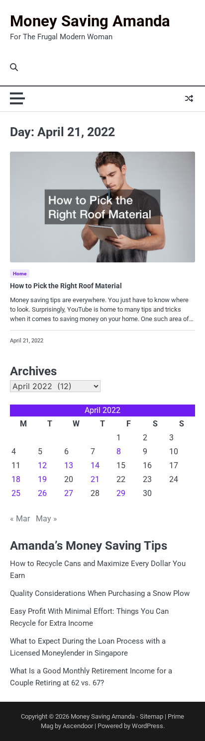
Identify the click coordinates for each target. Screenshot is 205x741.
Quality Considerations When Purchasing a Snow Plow (100, 593)
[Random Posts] (189, 99)
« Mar (20, 518)
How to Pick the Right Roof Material (66, 286)
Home (19, 273)
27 (68, 493)
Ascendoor (78, 726)
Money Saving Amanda (90, 21)
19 (42, 479)
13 (68, 465)
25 (15, 493)
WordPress (147, 726)
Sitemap (151, 716)
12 (42, 465)
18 (15, 479)
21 (95, 479)
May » (46, 518)
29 (120, 493)
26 (42, 493)
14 (95, 465)
